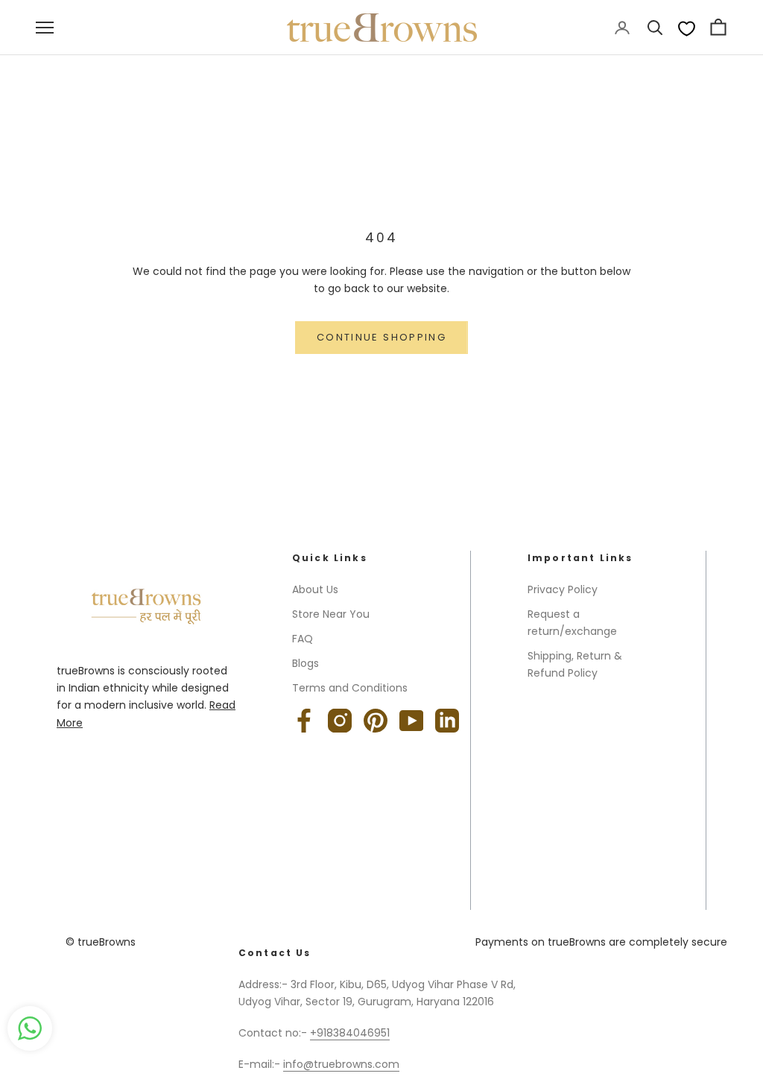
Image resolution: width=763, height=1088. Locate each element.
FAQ (302, 638)
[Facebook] (304, 721)
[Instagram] (340, 721)
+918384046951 (350, 1032)
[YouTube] (411, 721)
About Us (315, 589)
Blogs (305, 663)
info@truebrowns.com (341, 1064)
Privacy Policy (563, 589)
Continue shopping (381, 337)
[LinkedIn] (447, 721)
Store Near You (331, 614)
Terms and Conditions (350, 687)
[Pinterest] (375, 721)
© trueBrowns (101, 941)
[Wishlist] (686, 28)
